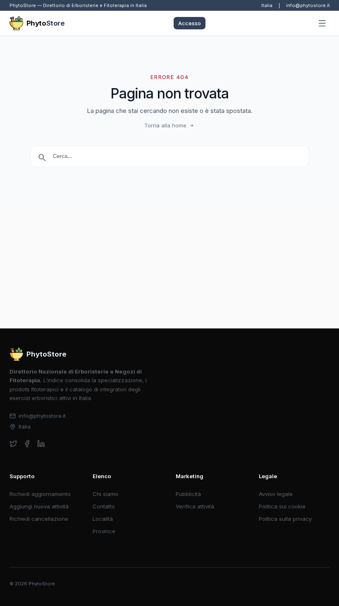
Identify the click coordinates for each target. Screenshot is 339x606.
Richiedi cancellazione (39, 518)
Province (104, 531)
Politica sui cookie (282, 506)
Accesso (189, 23)
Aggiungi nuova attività (39, 506)
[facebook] (27, 444)
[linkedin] (41, 444)
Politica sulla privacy (285, 518)
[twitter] (13, 444)
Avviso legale (276, 494)
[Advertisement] (169, 266)
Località (103, 518)
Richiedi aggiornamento (40, 494)
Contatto (104, 506)
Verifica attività (195, 506)
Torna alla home (165, 125)
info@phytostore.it (308, 5)
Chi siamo (105, 494)
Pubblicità (188, 494)
